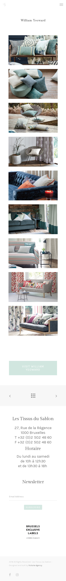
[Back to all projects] (33, 395)
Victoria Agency (35, 565)
